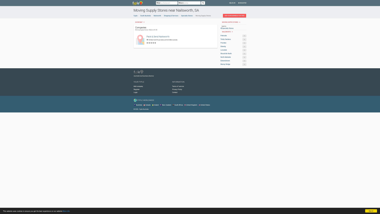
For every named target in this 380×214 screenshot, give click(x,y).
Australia (139, 105)
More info (66, 211)
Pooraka (223, 43)
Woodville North (226, 53)
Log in (233, 3)
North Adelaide (225, 57)
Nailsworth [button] (226, 32)
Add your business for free (235, 15)
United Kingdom (191, 105)
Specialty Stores (228, 28)
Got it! (371, 211)
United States (205, 105)
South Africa (178, 105)
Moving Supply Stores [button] (230, 22)
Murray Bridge (225, 64)
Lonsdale (223, 50)
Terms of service (178, 86)
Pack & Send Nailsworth (158, 36)
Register (243, 3)
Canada (148, 105)
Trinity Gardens (225, 39)
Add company (138, 86)
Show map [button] (138, 22)
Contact (174, 92)
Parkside (223, 36)
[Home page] (137, 2)
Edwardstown (225, 61)
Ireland (156, 105)
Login (135, 92)
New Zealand (166, 105)
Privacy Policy (177, 89)
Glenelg (223, 46)
